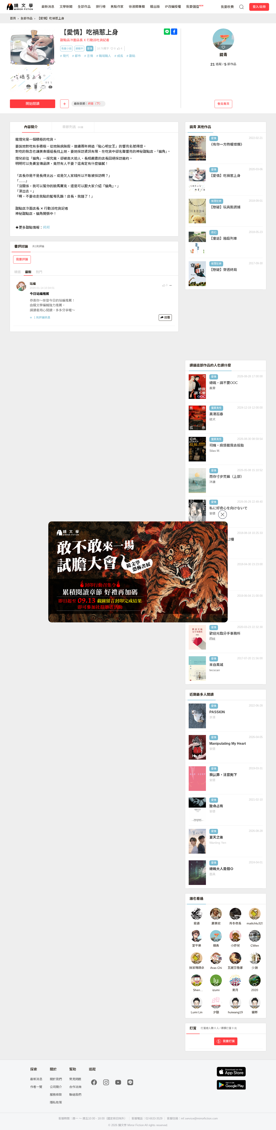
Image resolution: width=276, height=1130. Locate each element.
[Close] (222, 514)
